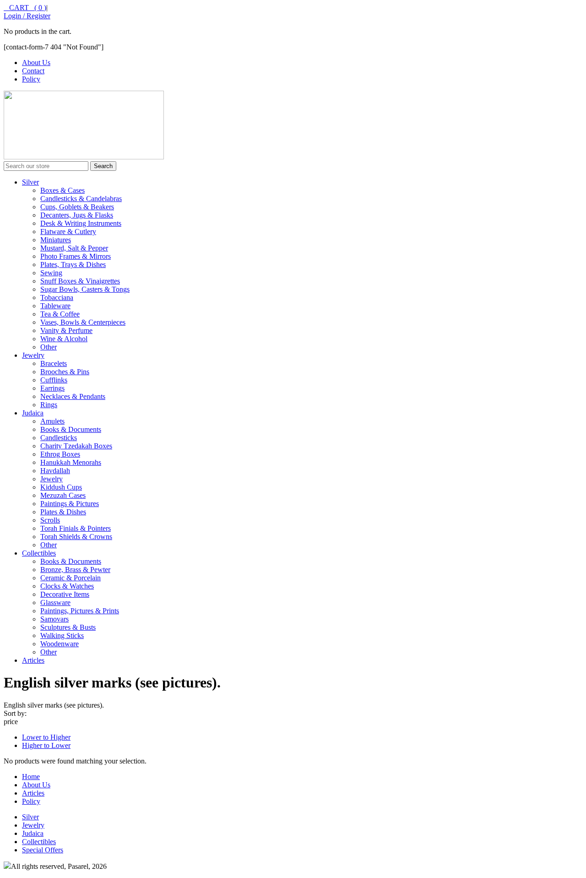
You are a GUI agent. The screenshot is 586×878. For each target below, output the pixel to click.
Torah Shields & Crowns (76, 536)
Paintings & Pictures (69, 503)
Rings (48, 405)
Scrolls (50, 520)
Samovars (54, 619)
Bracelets (53, 363)
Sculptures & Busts (68, 627)
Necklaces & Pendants (72, 396)
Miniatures (55, 240)
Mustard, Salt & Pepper (74, 248)
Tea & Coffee (60, 314)
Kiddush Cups (61, 487)
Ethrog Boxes (60, 454)
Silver (30, 182)
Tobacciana (56, 297)
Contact (33, 71)
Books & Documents (70, 429)
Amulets (52, 421)
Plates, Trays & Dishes (73, 264)
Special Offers (42, 850)
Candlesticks (58, 438)
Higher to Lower (46, 745)
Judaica (32, 413)
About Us (36, 62)
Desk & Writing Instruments (80, 223)
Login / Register (27, 16)
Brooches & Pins (64, 372)
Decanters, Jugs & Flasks (76, 215)
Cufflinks (53, 380)
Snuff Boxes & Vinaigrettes (80, 281)
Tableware (55, 306)
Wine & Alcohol (63, 339)
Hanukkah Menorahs (70, 462)
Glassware (55, 602)
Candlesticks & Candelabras (81, 198)
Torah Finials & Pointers (75, 528)
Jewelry (33, 355)
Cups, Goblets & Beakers (77, 207)
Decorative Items (64, 594)
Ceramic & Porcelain (70, 578)
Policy (31, 79)
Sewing (51, 273)
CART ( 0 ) (25, 7)
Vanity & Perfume (66, 330)
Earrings (52, 388)
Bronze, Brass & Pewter (75, 569)
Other (48, 347)
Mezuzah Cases (63, 495)
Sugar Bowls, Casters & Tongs (85, 289)
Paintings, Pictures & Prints (79, 611)
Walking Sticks (62, 635)
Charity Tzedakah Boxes (76, 446)
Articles (33, 660)
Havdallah (55, 470)
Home (31, 776)
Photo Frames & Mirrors (75, 256)
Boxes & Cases (62, 190)
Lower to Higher (46, 737)
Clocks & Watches (67, 586)
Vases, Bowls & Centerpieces (82, 322)
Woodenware (59, 644)
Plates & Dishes (63, 512)
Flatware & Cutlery (68, 231)
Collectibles (39, 553)
